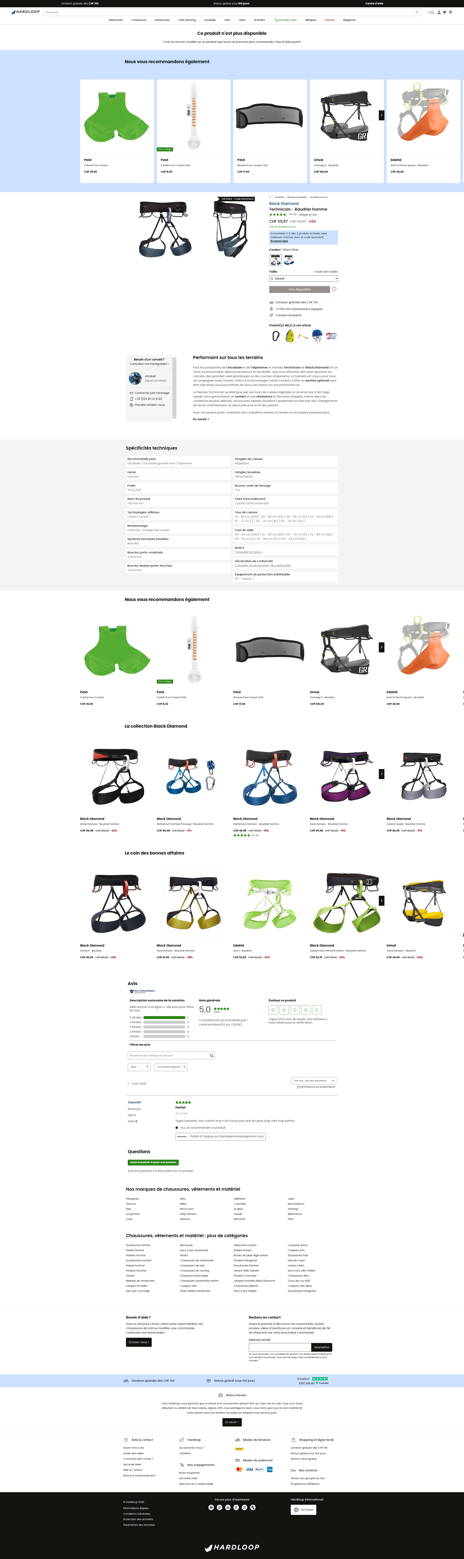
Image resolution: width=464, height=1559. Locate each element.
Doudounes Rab (298, 1255)
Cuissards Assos (298, 1245)
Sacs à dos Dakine (245, 1291)
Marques (310, 20)
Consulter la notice (248, 552)
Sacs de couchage (138, 1291)
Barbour (185, 1219)
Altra (183, 1199)
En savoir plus (279, 241)
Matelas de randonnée (140, 1281)
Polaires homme (136, 1270)
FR (429, 12)
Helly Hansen (188, 1214)
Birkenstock (295, 1214)
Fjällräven (240, 1199)
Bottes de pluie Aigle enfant (251, 1255)
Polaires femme (136, 1255)
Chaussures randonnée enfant (199, 1281)
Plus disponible (300, 289)
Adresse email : (260, 1339)
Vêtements (116, 20)
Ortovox (131, 1204)
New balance (296, 1204)
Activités (259, 20)
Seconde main (287, 20)
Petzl (290, 1219)
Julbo (291, 1199)
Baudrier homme (319, 197)
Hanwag (293, 1209)
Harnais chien (296, 1260)
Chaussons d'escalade (194, 1276)
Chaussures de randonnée (197, 1260)
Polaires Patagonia (245, 1260)
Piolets (184, 1255)
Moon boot (187, 1209)
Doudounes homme (138, 1260)
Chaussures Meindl (246, 1286)
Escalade (210, 20)
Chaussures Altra (298, 1276)
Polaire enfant (242, 1250)
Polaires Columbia (245, 1276)
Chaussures (138, 20)
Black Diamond (284, 204)
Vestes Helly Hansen (246, 1270)
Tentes (130, 1276)
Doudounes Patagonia (302, 1291)
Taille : (273, 271)
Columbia (240, 1204)
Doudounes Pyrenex (246, 1265)
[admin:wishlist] (334, 289)
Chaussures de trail (192, 1265)
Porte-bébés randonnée (195, 1291)
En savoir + (201, 419)
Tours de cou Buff (299, 1281)
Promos (330, 20)
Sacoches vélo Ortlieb (301, 1270)
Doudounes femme (138, 1245)
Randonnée (162, 20)
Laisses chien (296, 1265)
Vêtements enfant (245, 1245)
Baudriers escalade (297, 197)
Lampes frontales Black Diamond (254, 1281)
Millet (183, 1204)
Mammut (239, 1219)
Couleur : (283, 249)
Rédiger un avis (308, 215)
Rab (128, 1209)
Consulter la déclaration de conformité (263, 565)
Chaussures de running (194, 1270)
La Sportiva (133, 1214)
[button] (165, 229)
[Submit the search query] (417, 13)
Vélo (227, 20)
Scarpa (238, 1209)
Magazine (349, 20)
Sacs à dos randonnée (194, 1250)
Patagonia (132, 1199)
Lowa (129, 1219)
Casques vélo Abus (300, 1286)
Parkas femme (135, 1250)
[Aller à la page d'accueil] (272, 197)
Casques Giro (296, 1250)
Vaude (238, 1214)
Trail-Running (187, 20)
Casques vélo (188, 1286)
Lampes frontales (137, 1286)
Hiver (242, 20)
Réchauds (186, 1245)
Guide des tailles (326, 271)
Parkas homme (135, 1265)
